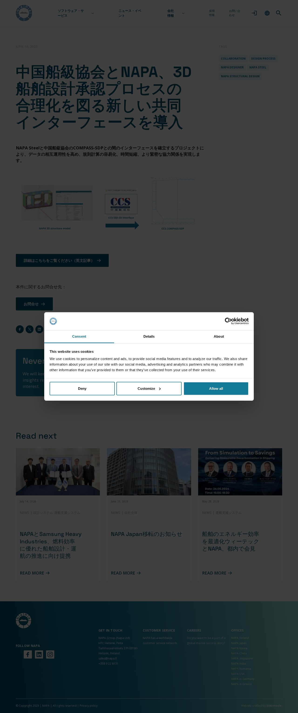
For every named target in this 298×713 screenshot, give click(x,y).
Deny (82, 388)
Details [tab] (149, 336)
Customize (146, 388)
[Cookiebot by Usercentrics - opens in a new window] (228, 321)
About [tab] (219, 336)
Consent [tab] (79, 336)
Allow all (216, 388)
